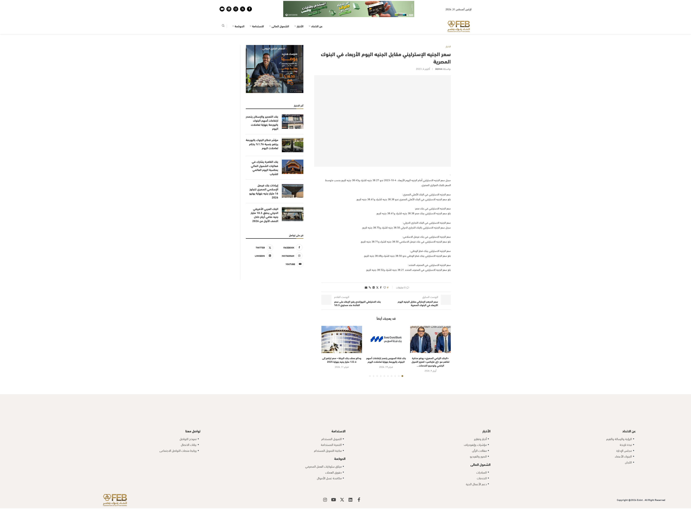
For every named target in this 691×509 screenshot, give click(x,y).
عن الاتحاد (316, 15)
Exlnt (640, 488)
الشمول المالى (280, 15)
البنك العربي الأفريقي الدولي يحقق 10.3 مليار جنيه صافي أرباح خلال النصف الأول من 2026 (264, 204)
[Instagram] (235, 3)
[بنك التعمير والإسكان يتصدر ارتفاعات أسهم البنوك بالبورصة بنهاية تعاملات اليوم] (292, 110)
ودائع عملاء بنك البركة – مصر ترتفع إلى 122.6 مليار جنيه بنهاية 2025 (341, 348)
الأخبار (300, 15)
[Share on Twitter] (377, 276)
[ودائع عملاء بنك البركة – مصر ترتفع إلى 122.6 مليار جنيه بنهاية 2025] (341, 328)
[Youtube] (222, 3)
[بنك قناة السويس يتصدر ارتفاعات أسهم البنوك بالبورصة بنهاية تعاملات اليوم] (386, 328)
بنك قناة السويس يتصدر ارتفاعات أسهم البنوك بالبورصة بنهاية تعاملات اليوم (386, 348)
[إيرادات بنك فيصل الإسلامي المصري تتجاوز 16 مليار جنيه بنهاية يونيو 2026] (292, 179)
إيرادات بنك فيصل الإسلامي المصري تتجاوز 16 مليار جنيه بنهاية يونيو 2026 (263, 180)
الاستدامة (258, 15)
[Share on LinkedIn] (373, 276)
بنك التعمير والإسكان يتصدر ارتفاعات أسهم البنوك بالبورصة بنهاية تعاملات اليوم (262, 111)
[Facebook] (249, 3)
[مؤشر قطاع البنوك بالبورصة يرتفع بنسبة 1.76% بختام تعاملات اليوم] (292, 134)
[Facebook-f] (359, 488)
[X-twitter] (342, 488)
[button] (326, 340)
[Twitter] (242, 3)
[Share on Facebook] (380, 276)
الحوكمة (239, 15)
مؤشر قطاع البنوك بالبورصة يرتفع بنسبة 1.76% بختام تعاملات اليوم (262, 133)
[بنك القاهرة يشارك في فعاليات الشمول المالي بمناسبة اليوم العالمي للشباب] (292, 155)
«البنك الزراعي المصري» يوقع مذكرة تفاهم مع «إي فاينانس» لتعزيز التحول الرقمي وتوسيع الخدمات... (430, 350)
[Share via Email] (366, 276)
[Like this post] (384, 276)
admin (438, 57)
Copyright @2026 (627, 488)
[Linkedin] (228, 3)
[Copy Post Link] (370, 276)
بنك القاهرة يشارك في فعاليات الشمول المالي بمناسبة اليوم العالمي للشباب (264, 156)
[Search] (223, 15)
